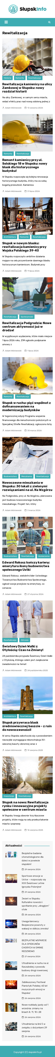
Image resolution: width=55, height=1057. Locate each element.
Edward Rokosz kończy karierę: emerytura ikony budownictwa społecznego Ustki (26, 566)
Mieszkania (26, 476)
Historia (7, 78)
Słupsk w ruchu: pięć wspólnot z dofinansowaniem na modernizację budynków (26, 406)
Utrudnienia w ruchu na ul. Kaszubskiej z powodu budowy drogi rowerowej (35, 967)
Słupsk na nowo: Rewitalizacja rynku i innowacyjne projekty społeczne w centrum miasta (25, 806)
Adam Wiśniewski (13, 108)
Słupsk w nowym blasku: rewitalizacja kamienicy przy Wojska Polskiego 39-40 (24, 246)
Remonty (20, 78)
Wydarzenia (44, 556)
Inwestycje (9, 796)
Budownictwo (10, 476)
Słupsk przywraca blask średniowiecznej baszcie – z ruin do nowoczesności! (27, 726)
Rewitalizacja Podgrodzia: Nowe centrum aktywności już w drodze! (26, 326)
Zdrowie (25, 640)
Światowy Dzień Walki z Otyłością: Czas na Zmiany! (22, 648)
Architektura (10, 237)
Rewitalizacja (34, 78)
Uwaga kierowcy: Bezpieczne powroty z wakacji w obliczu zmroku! (35, 925)
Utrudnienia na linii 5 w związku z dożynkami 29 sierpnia (34, 1028)
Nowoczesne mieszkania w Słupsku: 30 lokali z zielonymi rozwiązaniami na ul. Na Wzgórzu (27, 486)
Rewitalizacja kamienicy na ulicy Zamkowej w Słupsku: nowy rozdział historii (27, 87)
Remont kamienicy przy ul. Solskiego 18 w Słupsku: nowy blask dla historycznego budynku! (24, 165)
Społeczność (27, 317)
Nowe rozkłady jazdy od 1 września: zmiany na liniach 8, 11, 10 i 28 (35, 1008)
